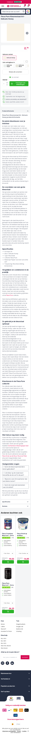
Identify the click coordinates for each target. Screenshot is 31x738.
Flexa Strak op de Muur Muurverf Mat (14, 456)
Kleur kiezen (4, 648)
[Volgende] (27, 33)
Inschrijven (25, 657)
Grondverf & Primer (6, 631)
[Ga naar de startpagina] (14, 6)
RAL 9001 (3, 641)
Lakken (3, 626)
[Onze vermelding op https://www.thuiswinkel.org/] (12, 699)
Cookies (24, 731)
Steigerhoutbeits (20, 624)
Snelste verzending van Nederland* (16, 99)
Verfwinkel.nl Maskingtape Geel (18, 446)
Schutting (18, 631)
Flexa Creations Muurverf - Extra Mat (8, 534)
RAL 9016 (3, 643)
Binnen (3, 624)
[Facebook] (7, 663)
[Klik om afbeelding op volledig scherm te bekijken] (15, 33)
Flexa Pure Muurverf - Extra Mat (8, 584)
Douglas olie (19, 626)
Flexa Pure (9, 295)
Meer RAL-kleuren (6, 645)
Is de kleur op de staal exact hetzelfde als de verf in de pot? (13, 474)
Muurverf (3, 629)
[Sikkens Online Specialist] (19, 698)
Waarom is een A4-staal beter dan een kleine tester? (15, 480)
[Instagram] (2, 663)
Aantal (5, 80)
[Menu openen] (2, 6)
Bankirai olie (19, 629)
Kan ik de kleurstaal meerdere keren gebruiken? (14, 468)
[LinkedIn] (12, 663)
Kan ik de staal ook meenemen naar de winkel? (14, 486)
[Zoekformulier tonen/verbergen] (23, 11)
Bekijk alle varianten (15, 72)
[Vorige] (24, 62)
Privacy (19, 731)
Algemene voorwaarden (9, 731)
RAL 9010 (3, 638)
